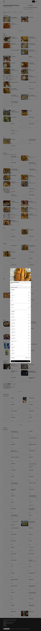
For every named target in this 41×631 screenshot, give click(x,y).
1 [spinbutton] (27, 357)
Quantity (12, 357)
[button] (20, 274)
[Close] (29, 269)
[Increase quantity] (29, 357)
